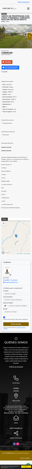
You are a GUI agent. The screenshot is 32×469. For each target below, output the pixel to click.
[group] (16, 36)
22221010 (15, 280)
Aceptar (26, 466)
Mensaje (5, 308)
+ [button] (3, 223)
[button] (2, 46)
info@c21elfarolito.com (16, 428)
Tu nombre (6, 290)
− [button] (3, 226)
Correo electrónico (8, 296)
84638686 (7, 280)
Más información (11, 467)
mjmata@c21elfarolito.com (11, 282)
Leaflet (17, 253)
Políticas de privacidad (16, 367)
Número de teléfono (8, 302)
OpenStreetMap (27, 253)
